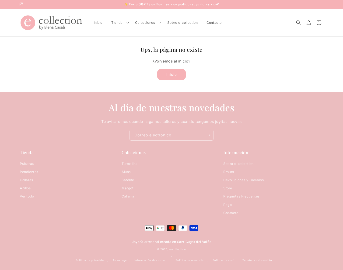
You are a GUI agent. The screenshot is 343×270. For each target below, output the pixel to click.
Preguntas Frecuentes (241, 196)
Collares (26, 180)
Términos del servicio (257, 260)
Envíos (228, 172)
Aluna (126, 172)
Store (227, 188)
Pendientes (29, 172)
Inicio (171, 74)
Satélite (128, 180)
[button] (119, 22)
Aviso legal (120, 260)
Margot (128, 188)
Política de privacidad (90, 260)
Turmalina (129, 164)
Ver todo (27, 196)
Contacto (230, 213)
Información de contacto (151, 260)
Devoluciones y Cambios (243, 180)
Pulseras (27, 164)
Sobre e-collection (238, 164)
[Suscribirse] (208, 135)
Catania (128, 196)
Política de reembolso (190, 260)
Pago (227, 205)
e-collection (177, 249)
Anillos (25, 188)
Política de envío (224, 260)
